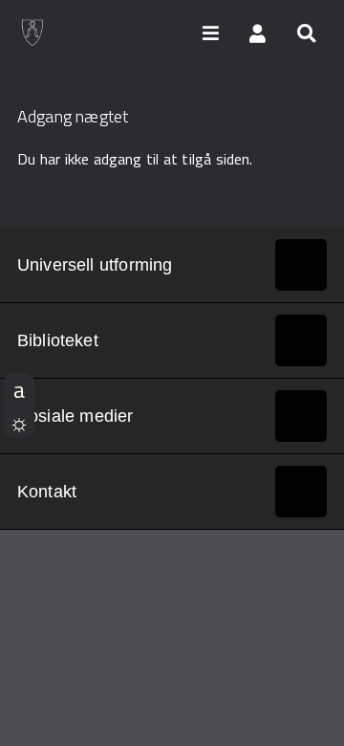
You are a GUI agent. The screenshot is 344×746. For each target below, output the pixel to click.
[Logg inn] (258, 32)
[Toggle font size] (19, 389)
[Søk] (306, 32)
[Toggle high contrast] (19, 421)
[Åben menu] (210, 32)
